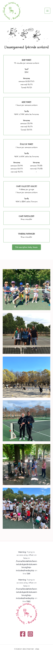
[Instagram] (30, 634)
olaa (37, 649)
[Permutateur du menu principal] (47, 11)
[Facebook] (23, 634)
